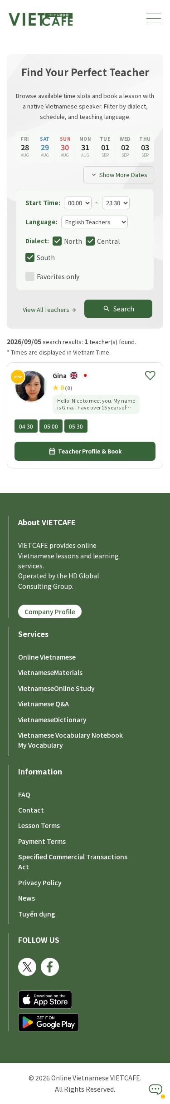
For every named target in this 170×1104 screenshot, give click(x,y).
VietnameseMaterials (50, 672)
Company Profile (49, 611)
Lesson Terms (39, 825)
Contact (31, 809)
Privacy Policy (40, 882)
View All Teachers (50, 309)
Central (108, 241)
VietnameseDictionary (52, 719)
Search (118, 309)
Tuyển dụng (36, 913)
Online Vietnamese (47, 656)
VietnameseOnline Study (56, 688)
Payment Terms (42, 841)
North (73, 241)
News (26, 897)
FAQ (24, 794)
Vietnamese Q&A (43, 703)
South (46, 257)
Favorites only (58, 276)
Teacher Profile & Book (85, 451)
